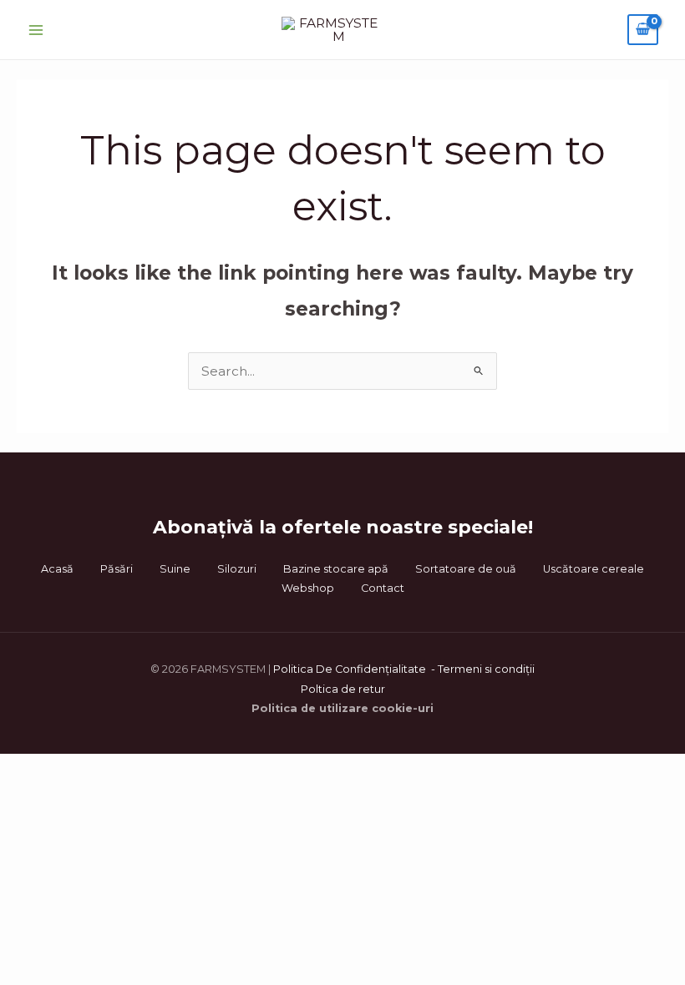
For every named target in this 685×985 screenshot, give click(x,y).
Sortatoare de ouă (465, 569)
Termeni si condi (481, 669)
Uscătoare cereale (593, 569)
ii (532, 669)
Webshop (308, 588)
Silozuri (236, 569)
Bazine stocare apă (335, 569)
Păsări (116, 569)
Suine (175, 569)
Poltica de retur (343, 689)
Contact (382, 588)
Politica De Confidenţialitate (351, 669)
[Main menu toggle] (35, 30)
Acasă (57, 569)
